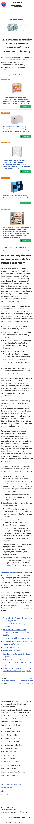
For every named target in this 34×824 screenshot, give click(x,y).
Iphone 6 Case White (9, 735)
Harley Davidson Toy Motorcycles (14, 772)
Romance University (9, 573)
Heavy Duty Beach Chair (10, 725)
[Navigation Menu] (31, 4)
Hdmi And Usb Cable (9, 768)
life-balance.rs (16, 822)
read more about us (16, 608)
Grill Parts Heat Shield (9, 752)
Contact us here (23, 605)
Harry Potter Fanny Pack (10, 775)
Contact (4, 794)
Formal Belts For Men (9, 748)
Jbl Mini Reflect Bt (8, 728)
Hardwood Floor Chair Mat (11, 722)
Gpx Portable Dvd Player (10, 732)
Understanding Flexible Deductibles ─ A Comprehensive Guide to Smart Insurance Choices (16, 704)
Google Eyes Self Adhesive (11, 745)
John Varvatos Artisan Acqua (12, 765)
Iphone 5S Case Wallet (10, 742)
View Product (26, 106)
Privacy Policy (6, 788)
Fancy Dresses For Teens (10, 738)
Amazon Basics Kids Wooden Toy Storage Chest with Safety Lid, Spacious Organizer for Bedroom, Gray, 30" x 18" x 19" (17, 130)
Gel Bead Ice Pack (8, 758)
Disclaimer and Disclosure (11, 784)
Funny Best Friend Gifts (9, 755)
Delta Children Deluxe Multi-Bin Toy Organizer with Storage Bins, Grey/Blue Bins (16, 198)
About (3, 791)
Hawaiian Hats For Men (10, 762)
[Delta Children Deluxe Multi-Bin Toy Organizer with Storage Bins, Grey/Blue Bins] (17, 186)
